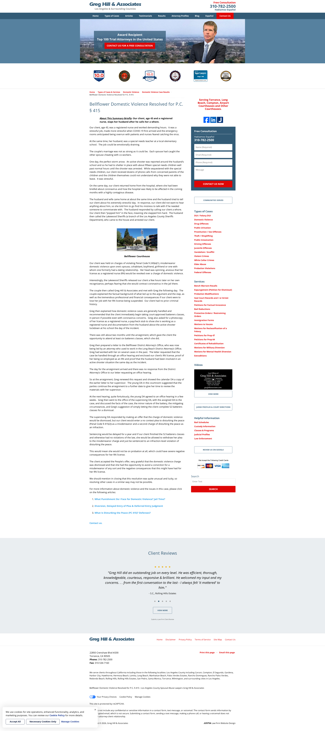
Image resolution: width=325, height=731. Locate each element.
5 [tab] (170, 601)
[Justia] (220, 120)
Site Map (218, 639)
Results (162, 15)
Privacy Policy (185, 639)
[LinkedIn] (213, 120)
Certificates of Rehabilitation (209, 343)
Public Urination (202, 227)
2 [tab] (159, 601)
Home (96, 15)
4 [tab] (166, 601)
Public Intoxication (203, 240)
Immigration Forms (204, 320)
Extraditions (200, 355)
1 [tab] (155, 601)
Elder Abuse (200, 264)
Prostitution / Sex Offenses (207, 231)
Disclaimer (171, 639)
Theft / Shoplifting (203, 235)
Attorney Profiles (180, 15)
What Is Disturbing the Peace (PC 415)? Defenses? (123, 512)
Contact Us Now (213, 183)
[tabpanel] (162, 580)
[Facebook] (207, 120)
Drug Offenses (201, 223)
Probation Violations (204, 268)
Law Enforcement (203, 438)
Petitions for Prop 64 (204, 339)
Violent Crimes (201, 256)
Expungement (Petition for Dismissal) (213, 289)
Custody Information (204, 426)
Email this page (227, 652)
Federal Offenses (202, 272)
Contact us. (96, 523)
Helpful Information (207, 418)
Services (199, 281)
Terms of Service (203, 639)
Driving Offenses (202, 244)
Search (213, 489)
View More (162, 610)
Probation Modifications (206, 293)
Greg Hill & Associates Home (115, 6)
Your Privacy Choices (107, 696)
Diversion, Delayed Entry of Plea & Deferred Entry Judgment (129, 505)
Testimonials (145, 15)
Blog (197, 15)
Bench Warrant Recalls (205, 285)
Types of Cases (112, 15)
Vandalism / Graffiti (204, 252)
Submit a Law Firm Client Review (162, 619)
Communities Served (213, 200)
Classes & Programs (204, 430)
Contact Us (225, 15)
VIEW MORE (213, 394)
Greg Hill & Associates (117, 723)
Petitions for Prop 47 (204, 335)
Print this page (207, 652)
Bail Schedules (201, 422)
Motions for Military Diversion (209, 347)
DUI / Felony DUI (202, 215)
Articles (129, 15)
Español (209, 15)
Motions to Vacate (203, 324)
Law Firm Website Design (219, 723)
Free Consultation (205, 131)
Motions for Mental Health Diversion (212, 351)
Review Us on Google (213, 450)
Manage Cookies (142, 696)
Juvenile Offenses (203, 248)
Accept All (15, 721)
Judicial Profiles (202, 434)
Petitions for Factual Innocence (210, 305)
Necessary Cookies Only (43, 721)
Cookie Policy (125, 696)
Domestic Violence (203, 219)
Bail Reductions (202, 309)
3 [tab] (162, 601)
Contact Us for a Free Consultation (130, 45)
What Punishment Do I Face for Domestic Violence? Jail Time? (130, 499)
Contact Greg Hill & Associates (222, 6)
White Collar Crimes (204, 260)
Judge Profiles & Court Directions (213, 407)
